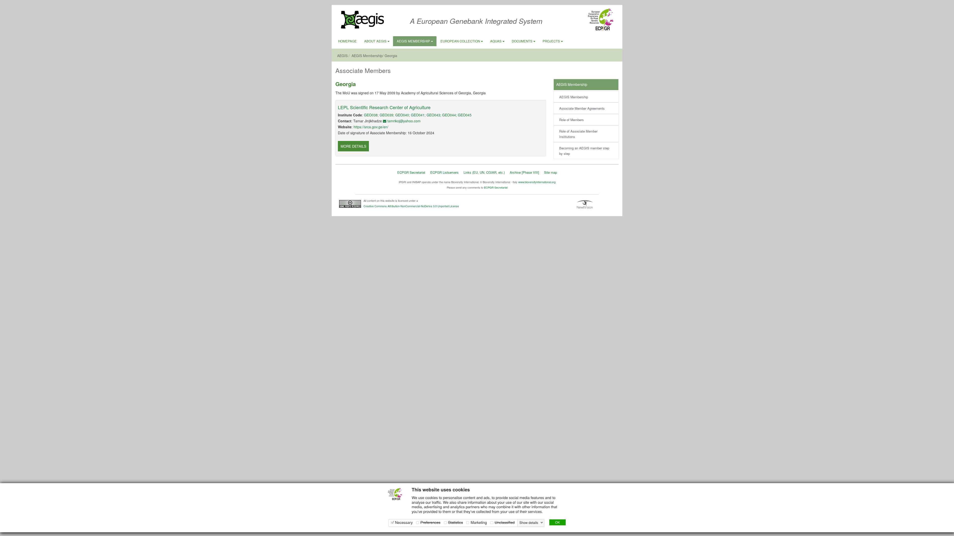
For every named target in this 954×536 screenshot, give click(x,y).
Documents (522, 41)
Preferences (430, 522)
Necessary (404, 522)
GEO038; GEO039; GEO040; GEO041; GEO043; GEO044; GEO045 (418, 114)
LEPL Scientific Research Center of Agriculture (384, 107)
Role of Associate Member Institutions (578, 134)
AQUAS (496, 41)
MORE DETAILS (353, 146)
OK (557, 522)
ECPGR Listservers (444, 172)
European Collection (460, 41)
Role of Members (571, 119)
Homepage (347, 41)
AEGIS (342, 55)
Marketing (479, 522)
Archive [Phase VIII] (524, 172)
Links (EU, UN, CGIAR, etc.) (484, 172)
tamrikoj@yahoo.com (403, 120)
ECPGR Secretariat (411, 172)
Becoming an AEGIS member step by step (584, 151)
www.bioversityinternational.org (537, 182)
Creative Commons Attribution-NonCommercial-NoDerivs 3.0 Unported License (411, 206)
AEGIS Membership (414, 41)
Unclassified (505, 522)
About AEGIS (376, 41)
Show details (528, 523)
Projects (552, 41)
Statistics (455, 522)
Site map (550, 172)
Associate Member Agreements (582, 108)
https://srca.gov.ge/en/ (371, 126)
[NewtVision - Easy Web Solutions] (585, 204)
